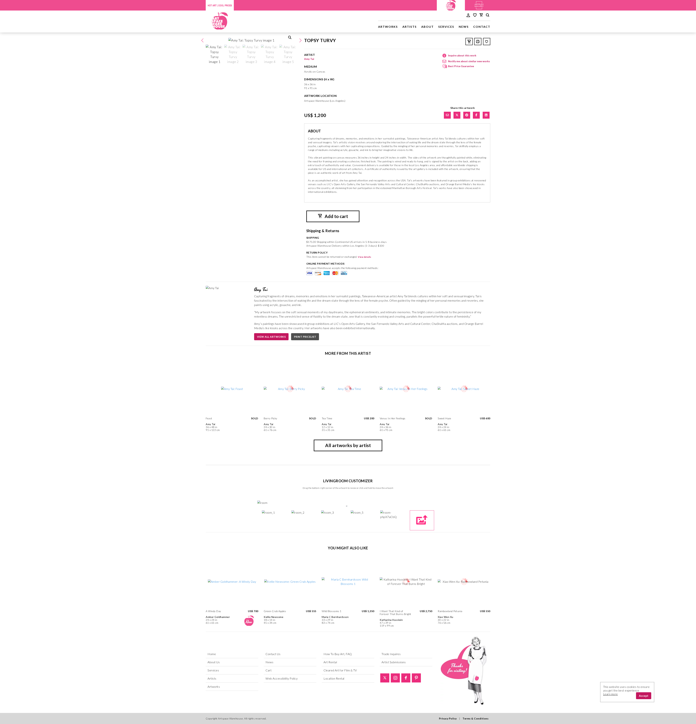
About (427, 26)
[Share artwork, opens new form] (447, 115)
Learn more (610, 694)
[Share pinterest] (467, 115)
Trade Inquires (391, 654)
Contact (481, 26)
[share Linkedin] (486, 115)
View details (364, 257)
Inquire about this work (462, 55)
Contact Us (273, 654)
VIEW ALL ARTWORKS (271, 336)
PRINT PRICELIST (305, 336)
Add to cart (336, 216)
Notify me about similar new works (469, 61)
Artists (409, 26)
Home (212, 654)
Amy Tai (309, 58)
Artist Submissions (394, 662)
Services (446, 26)
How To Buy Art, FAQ (338, 654)
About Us (214, 662)
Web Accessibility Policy (282, 678)
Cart (269, 670)
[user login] (468, 15)
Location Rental (334, 678)
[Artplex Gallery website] (479, 5)
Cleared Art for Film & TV (340, 670)
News (464, 26)
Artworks (388, 26)
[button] (300, 40)
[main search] (487, 15)
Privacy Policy (448, 718)
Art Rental (330, 662)
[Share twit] (457, 115)
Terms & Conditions (475, 718)
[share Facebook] (476, 115)
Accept (643, 695)
